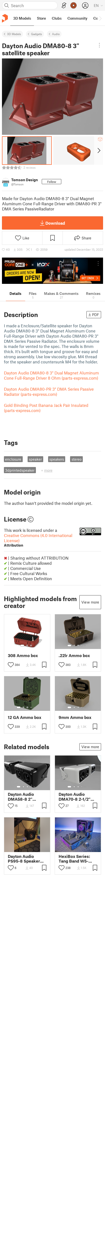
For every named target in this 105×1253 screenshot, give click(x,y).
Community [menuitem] (77, 18)
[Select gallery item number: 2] (27, 646)
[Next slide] (98, 150)
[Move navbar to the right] (100, 18)
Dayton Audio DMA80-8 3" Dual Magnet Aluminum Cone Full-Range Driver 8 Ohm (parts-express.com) (51, 375)
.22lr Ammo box (74, 655)
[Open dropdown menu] (99, 45)
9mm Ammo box (75, 717)
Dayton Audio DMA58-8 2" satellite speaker (24, 796)
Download (55, 222)
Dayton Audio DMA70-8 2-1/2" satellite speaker (75, 796)
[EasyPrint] (64, 5)
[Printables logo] (5, 18)
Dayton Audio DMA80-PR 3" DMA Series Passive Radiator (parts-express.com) (49, 391)
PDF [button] (95, 314)
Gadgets (36, 34)
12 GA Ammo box (24, 717)
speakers (56, 459)
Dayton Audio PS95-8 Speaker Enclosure (24, 858)
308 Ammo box (23, 655)
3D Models (14, 34)
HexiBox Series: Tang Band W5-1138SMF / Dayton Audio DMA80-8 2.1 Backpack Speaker (78, 858)
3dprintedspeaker (19, 470)
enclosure (13, 459)
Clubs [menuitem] (57, 18)
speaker (35, 459)
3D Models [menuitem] (22, 18)
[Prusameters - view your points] (73, 5)
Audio (56, 34)
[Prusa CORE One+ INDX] (52, 271)
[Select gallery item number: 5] (85, 646)
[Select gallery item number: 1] (22, 646)
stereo (77, 459)
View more (90, 602)
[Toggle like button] (11, 665)
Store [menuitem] (41, 18)
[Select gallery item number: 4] (82, 646)
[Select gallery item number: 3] (31, 646)
